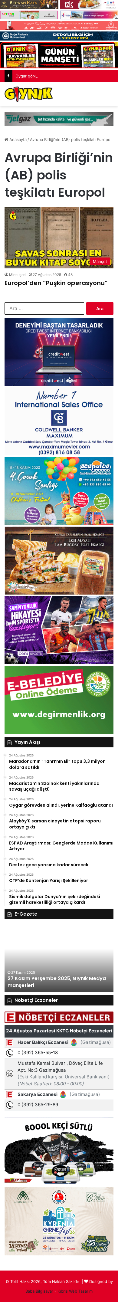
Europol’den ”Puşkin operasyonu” (56, 283)
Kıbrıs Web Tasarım (75, 1291)
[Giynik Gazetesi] (29, 94)
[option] (59, 958)
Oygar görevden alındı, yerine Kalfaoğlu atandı (58, 76)
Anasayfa (17, 139)
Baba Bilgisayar (39, 1291)
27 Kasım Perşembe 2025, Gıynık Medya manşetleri (57, 982)
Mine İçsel (17, 274)
